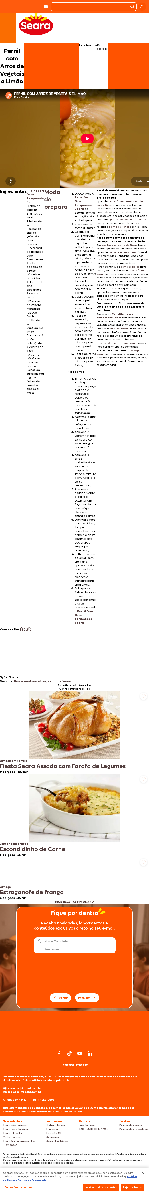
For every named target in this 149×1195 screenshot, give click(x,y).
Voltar (63, 998)
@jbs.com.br (11, 1088)
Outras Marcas (55, 1125)
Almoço (5, 887)
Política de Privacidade (32, 1180)
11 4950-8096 (46, 1100)
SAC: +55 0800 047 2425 (93, 1129)
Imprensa (52, 1129)
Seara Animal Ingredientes (19, 1141)
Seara (66, 681)
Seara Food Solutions (16, 1129)
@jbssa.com (11, 1092)
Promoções (10, 1145)
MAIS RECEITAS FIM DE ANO (74, 902)
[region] (74, 1181)
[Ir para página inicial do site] (74, 1042)
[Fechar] (143, 1173)
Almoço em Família (13, 761)
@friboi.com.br (31, 1088)
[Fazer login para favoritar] (143, 696)
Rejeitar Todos (132, 1187)
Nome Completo (56, 941)
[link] (74, 732)
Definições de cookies (18, 1187)
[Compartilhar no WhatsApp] (29, 629)
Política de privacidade (133, 1129)
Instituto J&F (54, 1133)
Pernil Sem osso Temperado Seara (115, 315)
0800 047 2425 (16, 1100)
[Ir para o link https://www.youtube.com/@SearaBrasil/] (79, 1053)
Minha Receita (12, 1137)
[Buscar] (132, 6)
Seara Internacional (15, 1125)
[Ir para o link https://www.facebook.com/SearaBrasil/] (59, 1053)
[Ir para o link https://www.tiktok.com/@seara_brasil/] (69, 1053)
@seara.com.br (31, 1092)
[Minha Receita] (10, 6)
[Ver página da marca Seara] (36, 23)
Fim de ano (22, 681)
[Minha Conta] (142, 7)
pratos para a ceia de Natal (128, 219)
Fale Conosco (87, 1125)
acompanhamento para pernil (116, 343)
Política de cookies (130, 1125)
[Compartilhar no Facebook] (21, 629)
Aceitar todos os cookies (101, 1187)
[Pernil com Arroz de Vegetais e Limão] (32, 6)
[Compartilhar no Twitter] (25, 629)
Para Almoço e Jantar (46, 681)
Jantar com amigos (14, 844)
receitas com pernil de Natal (119, 245)
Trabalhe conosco (74, 1065)
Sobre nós (52, 1137)
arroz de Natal (119, 328)
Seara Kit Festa (12, 1133)
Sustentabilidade (57, 1141)
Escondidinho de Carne (32, 849)
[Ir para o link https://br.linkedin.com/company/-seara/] (90, 1053)
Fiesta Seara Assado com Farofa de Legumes (63, 766)
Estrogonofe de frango (32, 892)
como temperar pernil (123, 252)
